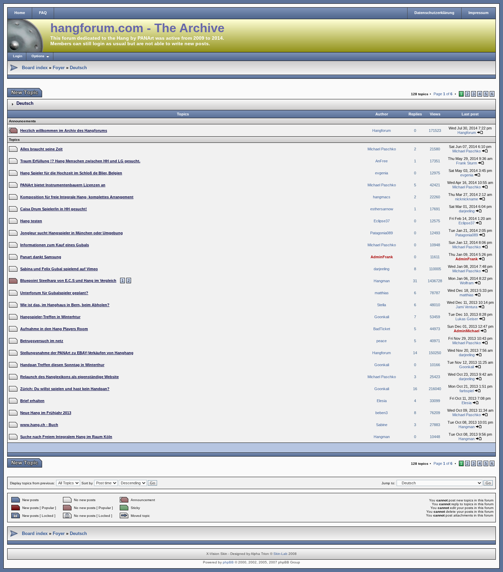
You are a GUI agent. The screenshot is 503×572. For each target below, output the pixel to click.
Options (37, 56)
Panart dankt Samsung (40, 257)
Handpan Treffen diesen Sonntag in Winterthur (62, 365)
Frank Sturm (466, 163)
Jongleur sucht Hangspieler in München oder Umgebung (71, 233)
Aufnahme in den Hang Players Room (54, 329)
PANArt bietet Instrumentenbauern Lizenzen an (62, 185)
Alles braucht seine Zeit (41, 149)
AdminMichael (466, 331)
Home (19, 13)
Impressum (478, 13)
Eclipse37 (382, 221)
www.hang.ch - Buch (39, 425)
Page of (443, 94)
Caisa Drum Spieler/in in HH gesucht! (53, 209)
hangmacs (381, 197)
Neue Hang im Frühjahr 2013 (45, 413)
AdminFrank (382, 257)
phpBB (228, 562)
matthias (382, 293)
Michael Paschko (381, 149)
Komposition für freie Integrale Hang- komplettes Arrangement (76, 197)
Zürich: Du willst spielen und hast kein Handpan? (64, 389)
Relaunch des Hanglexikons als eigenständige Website (69, 377)
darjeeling (467, 211)
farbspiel (467, 391)
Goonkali (381, 317)
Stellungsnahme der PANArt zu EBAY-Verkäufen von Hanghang (76, 353)
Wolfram (467, 283)
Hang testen (31, 221)
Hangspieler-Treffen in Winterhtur (50, 317)
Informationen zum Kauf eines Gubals (54, 245)
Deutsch (78, 67)
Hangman (382, 281)
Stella (381, 305)
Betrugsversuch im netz (41, 341)
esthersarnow (381, 209)
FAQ (43, 13)
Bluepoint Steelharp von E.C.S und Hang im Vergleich (68, 280)
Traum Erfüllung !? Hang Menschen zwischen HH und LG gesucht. (80, 161)
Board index (35, 67)
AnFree (381, 161)
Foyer (59, 67)
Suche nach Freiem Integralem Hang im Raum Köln (66, 437)
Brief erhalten (32, 401)
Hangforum (381, 130)
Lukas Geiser (466, 319)
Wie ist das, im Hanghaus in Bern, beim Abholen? (64, 305)
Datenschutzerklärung (434, 13)
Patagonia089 (381, 233)
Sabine (381, 425)
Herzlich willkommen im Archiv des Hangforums (63, 130)
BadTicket (381, 329)
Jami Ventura (466, 307)
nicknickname (466, 199)
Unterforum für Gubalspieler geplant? (54, 293)
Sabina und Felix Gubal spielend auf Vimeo (59, 269)
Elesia (382, 401)
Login (17, 56)
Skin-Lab (280, 554)
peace (381, 341)
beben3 (381, 413)
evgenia (381, 173)
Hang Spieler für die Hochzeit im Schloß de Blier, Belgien (71, 173)
